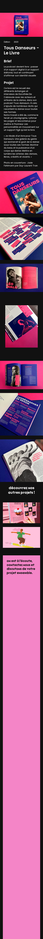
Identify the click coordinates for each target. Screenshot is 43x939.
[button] (6, 324)
